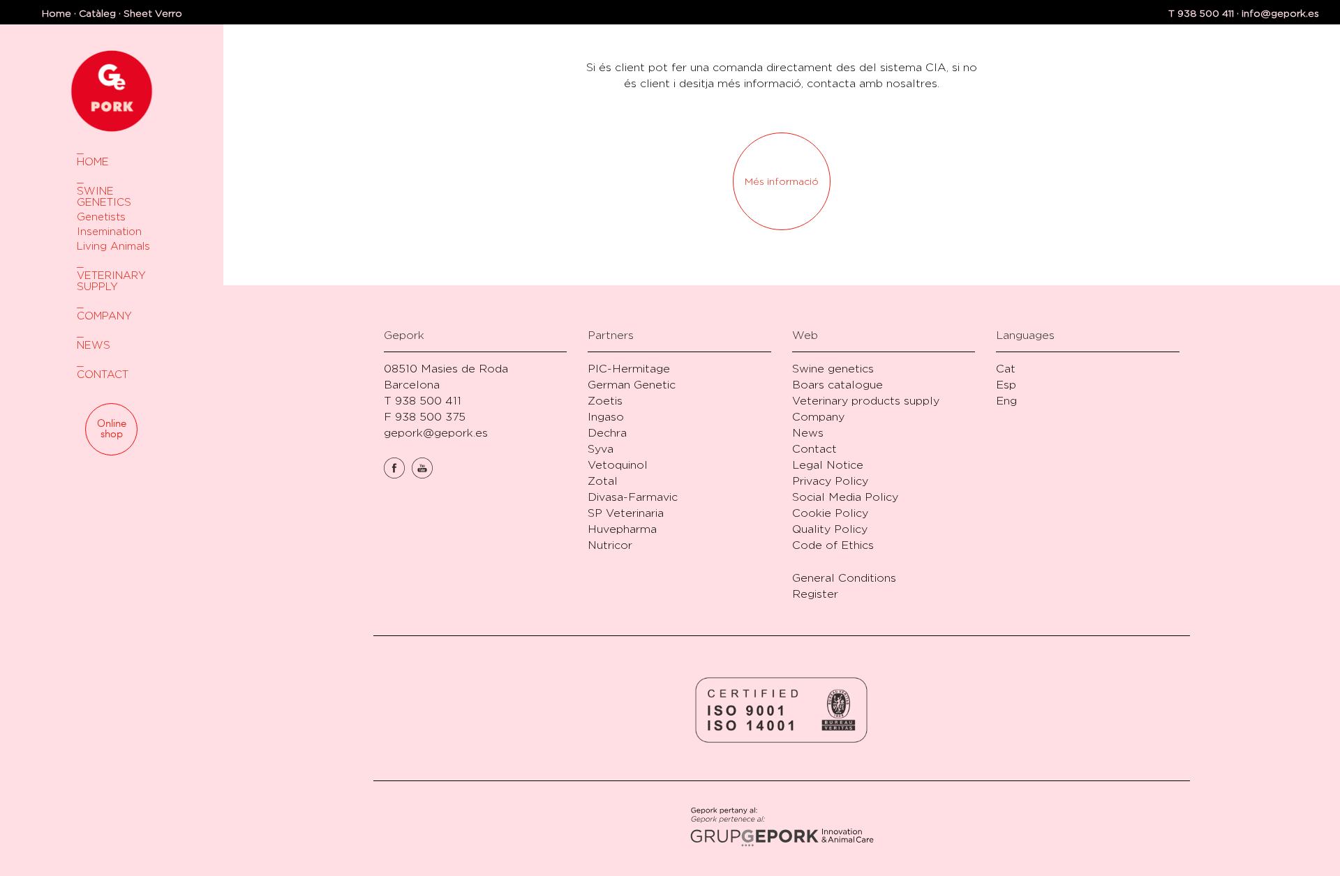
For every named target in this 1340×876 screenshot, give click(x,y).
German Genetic (632, 385)
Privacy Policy (830, 481)
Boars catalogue (837, 385)
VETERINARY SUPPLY (111, 281)
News (808, 433)
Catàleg (97, 13)
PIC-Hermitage (629, 369)
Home (56, 13)
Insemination (109, 231)
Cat (1005, 369)
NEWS (93, 345)
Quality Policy (830, 529)
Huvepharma (622, 529)
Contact (814, 449)
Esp (1006, 385)
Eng (1006, 401)
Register (815, 594)
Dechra (607, 433)
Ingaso (606, 417)
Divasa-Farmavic (633, 497)
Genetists (101, 216)
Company (818, 417)
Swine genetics (833, 369)
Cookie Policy (830, 513)
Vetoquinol (618, 465)
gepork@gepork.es (436, 433)
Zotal (603, 481)
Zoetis (605, 401)
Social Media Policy (845, 497)
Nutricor (610, 545)
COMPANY (104, 315)
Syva (600, 449)
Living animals (113, 246)
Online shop (111, 428)
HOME (93, 161)
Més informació (782, 181)
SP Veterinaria (626, 513)
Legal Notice (827, 465)
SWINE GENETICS (104, 196)
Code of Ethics (833, 545)
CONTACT (102, 374)
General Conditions (844, 578)
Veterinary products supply (865, 401)
